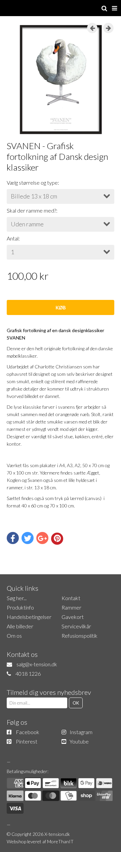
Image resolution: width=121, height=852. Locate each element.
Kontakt (71, 598)
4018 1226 (28, 673)
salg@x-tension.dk (36, 664)
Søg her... (17, 598)
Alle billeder (20, 626)
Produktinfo (20, 607)
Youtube (79, 741)
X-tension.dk (57, 834)
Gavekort (73, 617)
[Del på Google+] (42, 538)
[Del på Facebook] (13, 538)
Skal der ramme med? (31, 210)
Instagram (81, 732)
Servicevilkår (76, 626)
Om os (14, 635)
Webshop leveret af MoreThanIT (40, 841)
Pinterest (26, 741)
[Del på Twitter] (28, 538)
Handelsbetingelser (29, 617)
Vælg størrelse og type (32, 182)
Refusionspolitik (79, 635)
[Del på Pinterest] (57, 539)
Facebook (27, 732)
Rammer (71, 607)
